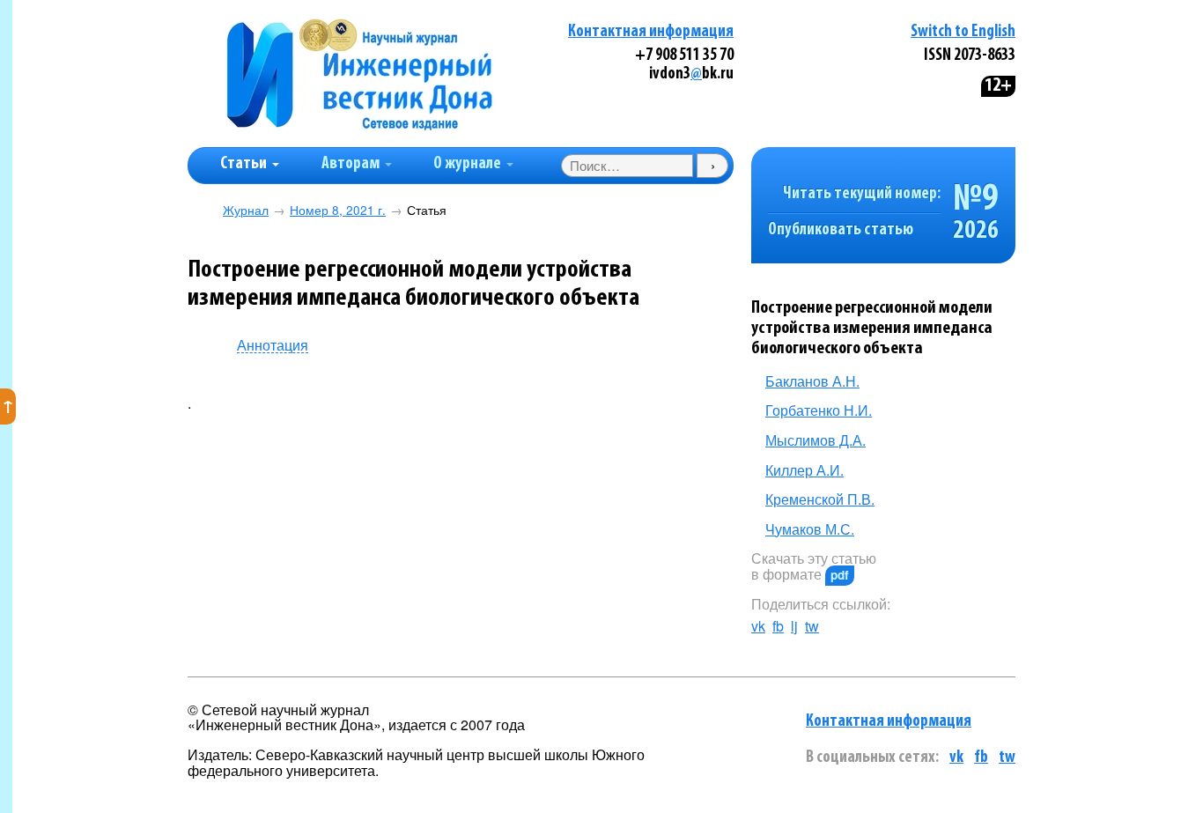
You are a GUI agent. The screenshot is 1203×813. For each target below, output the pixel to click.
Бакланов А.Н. (812, 381)
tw (812, 626)
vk (758, 626)
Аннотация (272, 345)
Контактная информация (651, 32)
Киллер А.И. (804, 470)
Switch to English (963, 32)
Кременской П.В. (820, 499)
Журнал (246, 210)
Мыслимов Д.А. (815, 440)
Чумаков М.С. (809, 529)
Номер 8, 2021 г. (338, 210)
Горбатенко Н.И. (818, 410)
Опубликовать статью (840, 230)
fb (778, 626)
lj (794, 626)
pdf (839, 574)
